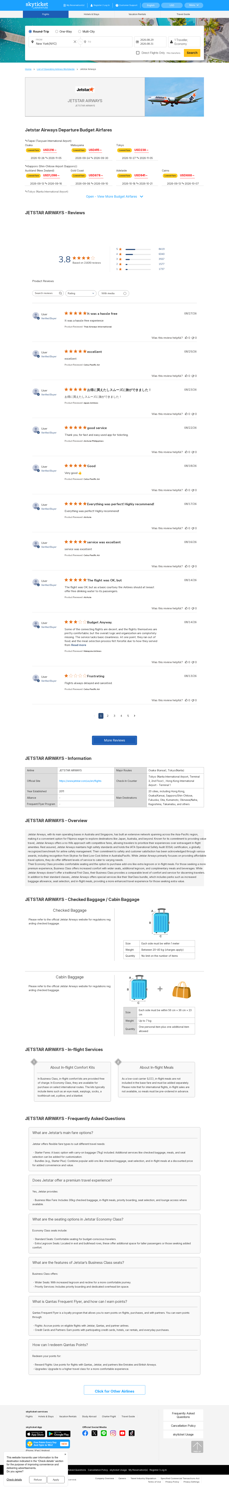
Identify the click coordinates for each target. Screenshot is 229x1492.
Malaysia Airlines (92, 651)
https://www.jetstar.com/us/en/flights (80, 780)
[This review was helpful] (186, 338)
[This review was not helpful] (193, 338)
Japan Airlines (91, 402)
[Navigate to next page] (134, 716)
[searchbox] (44, 293)
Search (192, 53)
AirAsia (87, 517)
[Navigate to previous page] (94, 716)
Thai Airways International (98, 326)
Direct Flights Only (160, 53)
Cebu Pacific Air (92, 364)
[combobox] (80, 293)
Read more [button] (78, 645)
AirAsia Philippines (94, 441)
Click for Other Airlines (114, 1391)
